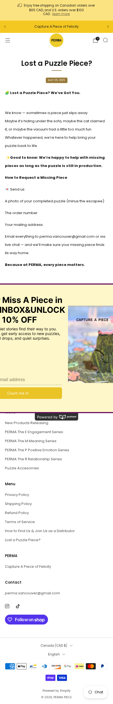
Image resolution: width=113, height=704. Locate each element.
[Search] (105, 40)
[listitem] (56, 10)
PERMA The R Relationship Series (33, 459)
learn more (61, 14)
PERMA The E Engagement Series (34, 432)
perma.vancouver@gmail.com (32, 593)
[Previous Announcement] (5, 26)
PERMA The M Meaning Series (30, 441)
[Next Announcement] (108, 26)
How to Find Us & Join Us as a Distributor (40, 530)
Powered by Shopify (56, 691)
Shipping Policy (18, 503)
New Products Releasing (26, 422)
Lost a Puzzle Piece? (23, 540)
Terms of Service (20, 521)
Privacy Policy (17, 494)
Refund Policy (17, 512)
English (54, 654)
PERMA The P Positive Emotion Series (37, 450)
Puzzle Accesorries (22, 468)
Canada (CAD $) (54, 645)
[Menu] (7, 40)
